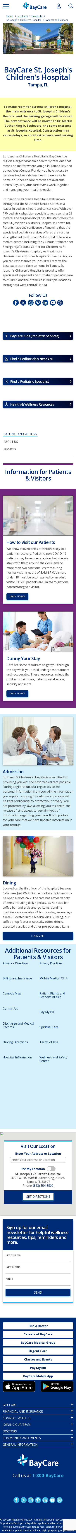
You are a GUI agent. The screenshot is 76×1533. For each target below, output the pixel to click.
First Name (13, 1255)
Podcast (60, 1500)
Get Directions (38, 1197)
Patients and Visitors (56, 20)
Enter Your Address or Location (38, 1154)
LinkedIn (45, 302)
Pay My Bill (46, 1012)
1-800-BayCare (48, 1475)
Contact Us (10, 1008)
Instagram (31, 302)
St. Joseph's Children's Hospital (23, 20)
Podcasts (60, 302)
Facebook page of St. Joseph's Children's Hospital (16, 302)
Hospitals (37, 16)
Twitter (23, 302)
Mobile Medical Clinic (53, 978)
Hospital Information (17, 1057)
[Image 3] (19, 1386)
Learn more (16, 596)
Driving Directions (15, 1042)
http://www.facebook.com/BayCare (16, 1500)
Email (9, 1279)
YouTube (53, 302)
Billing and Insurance (17, 978)
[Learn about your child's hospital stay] (38, 631)
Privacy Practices (50, 963)
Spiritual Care (48, 1027)
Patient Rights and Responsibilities (52, 995)
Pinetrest (38, 302)
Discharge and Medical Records (18, 1025)
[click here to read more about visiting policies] (38, 515)
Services (10, 449)
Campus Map (12, 993)
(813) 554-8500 (43, 1186)
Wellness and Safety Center (53, 1059)
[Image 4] (57, 1386)
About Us (11, 442)
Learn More (16, 693)
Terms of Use (48, 1042)
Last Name (13, 1267)
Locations (22, 16)
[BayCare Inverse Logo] (38, 1461)
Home (9, 16)
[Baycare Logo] (35, 6)
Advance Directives (16, 963)
